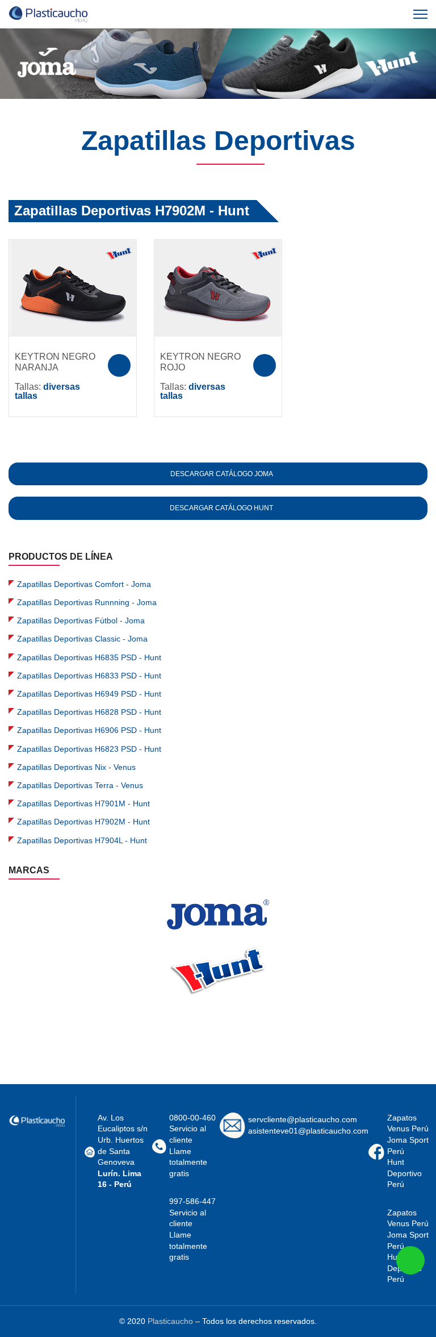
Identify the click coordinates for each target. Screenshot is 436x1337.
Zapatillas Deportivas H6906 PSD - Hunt (89, 730)
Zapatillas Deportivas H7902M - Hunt (83, 821)
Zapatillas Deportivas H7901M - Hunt (83, 803)
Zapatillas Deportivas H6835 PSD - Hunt (89, 657)
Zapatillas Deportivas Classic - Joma (82, 638)
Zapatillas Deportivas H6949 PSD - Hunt (89, 693)
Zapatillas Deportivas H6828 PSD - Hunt (89, 712)
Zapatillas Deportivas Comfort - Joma (84, 584)
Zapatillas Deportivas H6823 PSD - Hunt (89, 748)
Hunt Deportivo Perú (404, 1173)
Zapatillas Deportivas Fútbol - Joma (81, 620)
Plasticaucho (170, 1321)
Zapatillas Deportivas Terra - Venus (80, 785)
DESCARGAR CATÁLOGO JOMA (221, 474)
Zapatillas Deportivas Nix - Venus (76, 767)
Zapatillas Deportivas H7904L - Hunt (82, 840)
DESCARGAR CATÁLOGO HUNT (220, 508)
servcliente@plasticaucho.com (302, 1119)
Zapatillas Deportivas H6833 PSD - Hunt (89, 675)
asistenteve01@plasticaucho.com (308, 1130)
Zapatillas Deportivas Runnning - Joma (87, 602)
